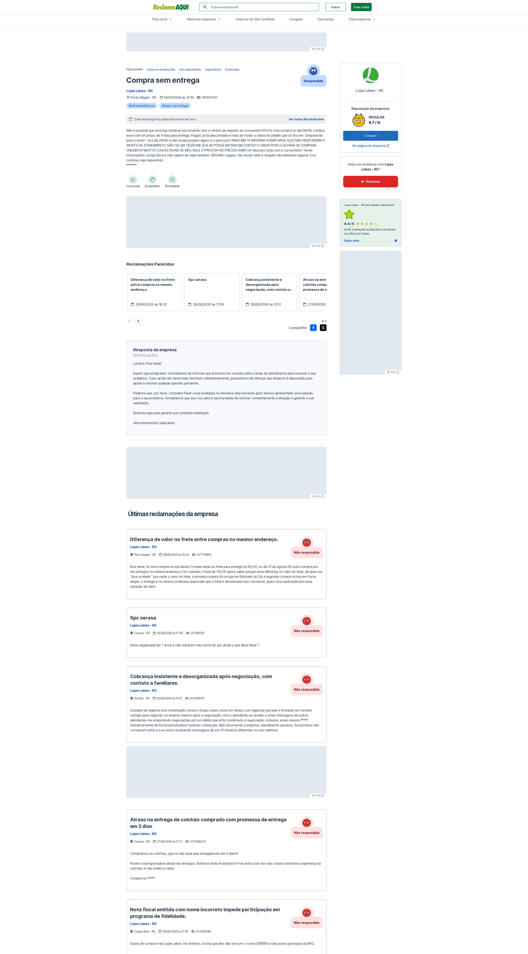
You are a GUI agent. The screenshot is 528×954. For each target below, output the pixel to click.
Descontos (326, 19)
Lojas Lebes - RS (139, 91)
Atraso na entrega (175, 106)
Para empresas (360, 19)
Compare (296, 19)
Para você (159, 19)
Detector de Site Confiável (255, 19)
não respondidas (190, 69)
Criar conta (361, 7)
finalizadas (232, 69)
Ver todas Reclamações (306, 119)
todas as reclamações (161, 69)
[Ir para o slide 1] (323, 321)
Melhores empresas (201, 19)
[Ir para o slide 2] (325, 321)
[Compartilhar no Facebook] (313, 327)
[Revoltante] (172, 179)
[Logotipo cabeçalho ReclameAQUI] (172, 7)
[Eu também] (152, 179)
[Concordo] (133, 179)
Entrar (335, 7)
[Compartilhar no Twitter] (323, 327)
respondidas (213, 69)
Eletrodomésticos (141, 106)
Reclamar (373, 181)
